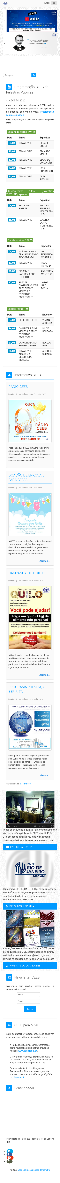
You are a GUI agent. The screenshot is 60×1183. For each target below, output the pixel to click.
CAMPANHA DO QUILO (25, 573)
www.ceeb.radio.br (27, 1050)
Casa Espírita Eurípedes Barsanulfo (34, 1170)
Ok (33, 75)
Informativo (25, 784)
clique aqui (18, 1077)
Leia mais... (44, 561)
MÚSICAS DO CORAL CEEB (25, 965)
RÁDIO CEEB (18, 387)
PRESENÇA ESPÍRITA (21, 906)
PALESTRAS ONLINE (22, 846)
